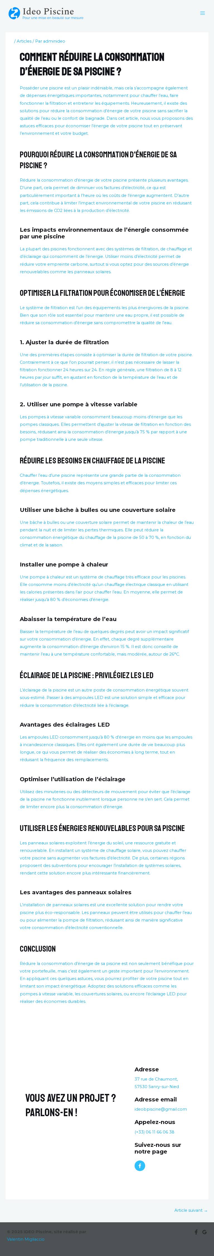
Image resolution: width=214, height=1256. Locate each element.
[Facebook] (196, 1232)
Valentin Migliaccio (26, 1239)
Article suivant (191, 1210)
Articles (24, 41)
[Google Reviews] (204, 1232)
